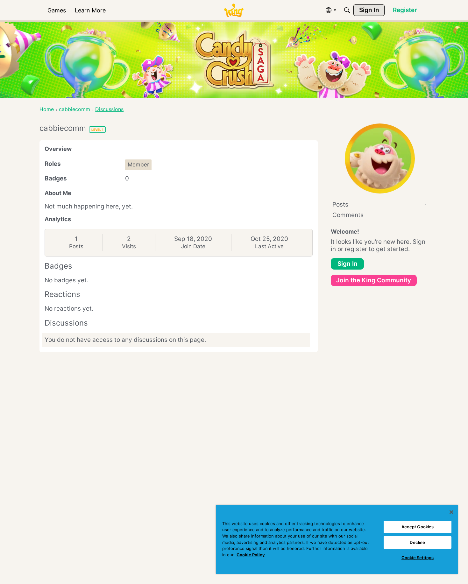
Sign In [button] (347, 263)
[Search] (347, 10)
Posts (76, 246)
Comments (348, 215)
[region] (337, 539)
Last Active (269, 246)
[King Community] (234, 10)
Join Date (193, 246)
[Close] (451, 512)
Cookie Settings (417, 557)
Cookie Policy (251, 554)
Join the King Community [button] (373, 280)
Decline (417, 542)
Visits (129, 246)
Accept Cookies (417, 526)
